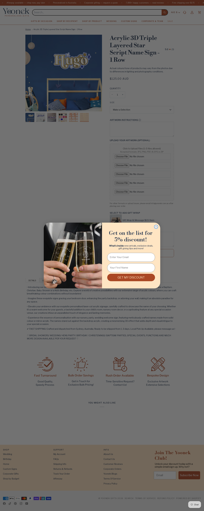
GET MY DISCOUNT (131, 277)
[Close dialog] (156, 227)
